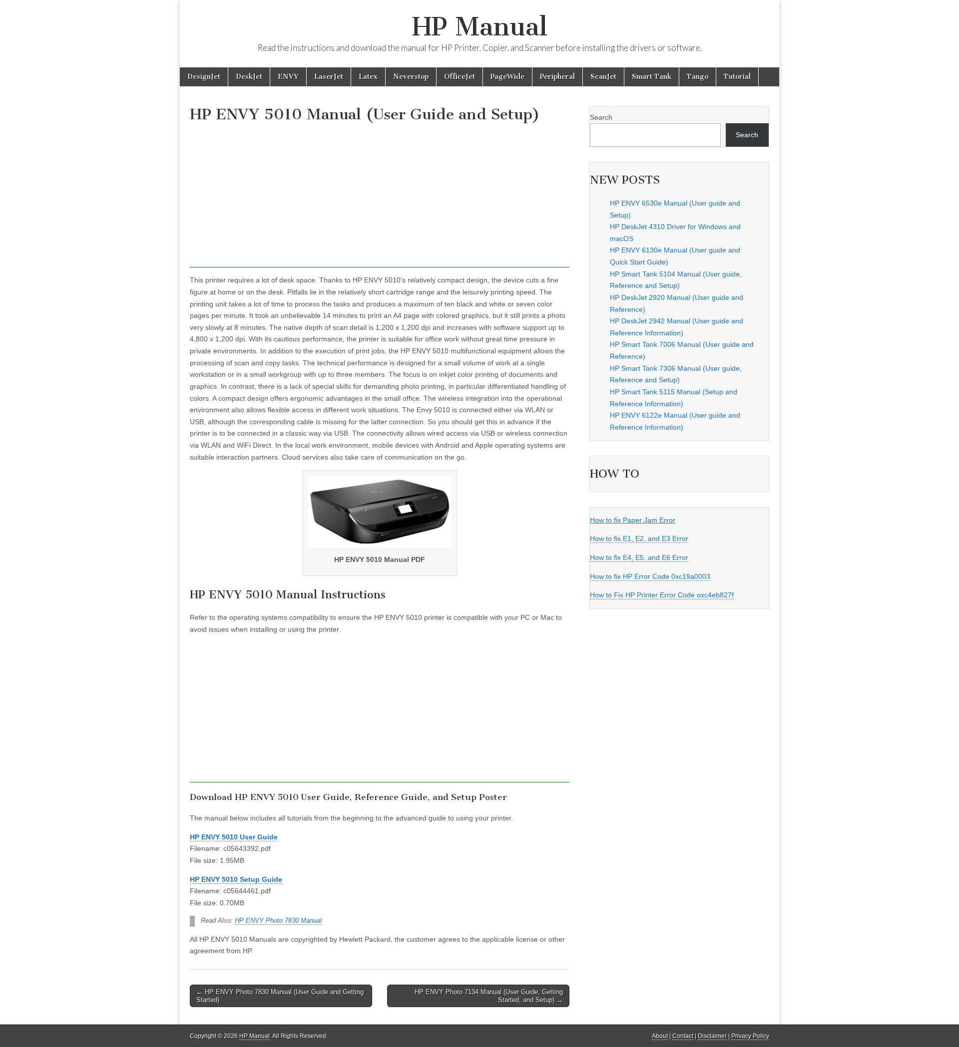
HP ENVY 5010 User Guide (234, 837)
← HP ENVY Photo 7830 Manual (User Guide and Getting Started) (280, 996)
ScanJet (603, 76)
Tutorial (737, 76)
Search (601, 117)
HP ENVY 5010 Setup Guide (236, 879)
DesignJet (203, 76)
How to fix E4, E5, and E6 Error (639, 557)
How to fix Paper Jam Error (632, 520)
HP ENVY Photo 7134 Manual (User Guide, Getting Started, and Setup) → (489, 996)
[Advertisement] (379, 197)
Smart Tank (651, 76)
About (660, 1036)
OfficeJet (459, 76)
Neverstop (411, 76)
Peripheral (557, 76)
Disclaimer (712, 1036)
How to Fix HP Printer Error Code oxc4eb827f (662, 595)
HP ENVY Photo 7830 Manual (278, 920)
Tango (697, 76)
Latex (368, 76)
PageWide (507, 76)
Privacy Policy (750, 1036)
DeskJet (249, 76)
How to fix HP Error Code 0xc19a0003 (650, 576)
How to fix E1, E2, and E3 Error (639, 538)
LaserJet (328, 76)
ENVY (288, 76)
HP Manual (479, 26)
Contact (682, 1036)
